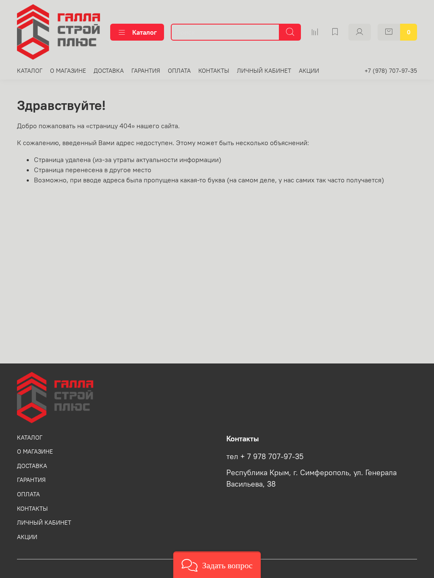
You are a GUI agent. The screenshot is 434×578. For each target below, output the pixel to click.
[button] (217, 564)
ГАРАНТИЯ (145, 70)
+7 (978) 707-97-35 (390, 70)
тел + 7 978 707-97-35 (264, 456)
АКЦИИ (309, 70)
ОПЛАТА (179, 70)
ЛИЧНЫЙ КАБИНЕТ (264, 70)
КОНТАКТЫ (213, 70)
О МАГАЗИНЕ (68, 70)
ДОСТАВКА (109, 70)
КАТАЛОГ (29, 70)
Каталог (144, 32)
